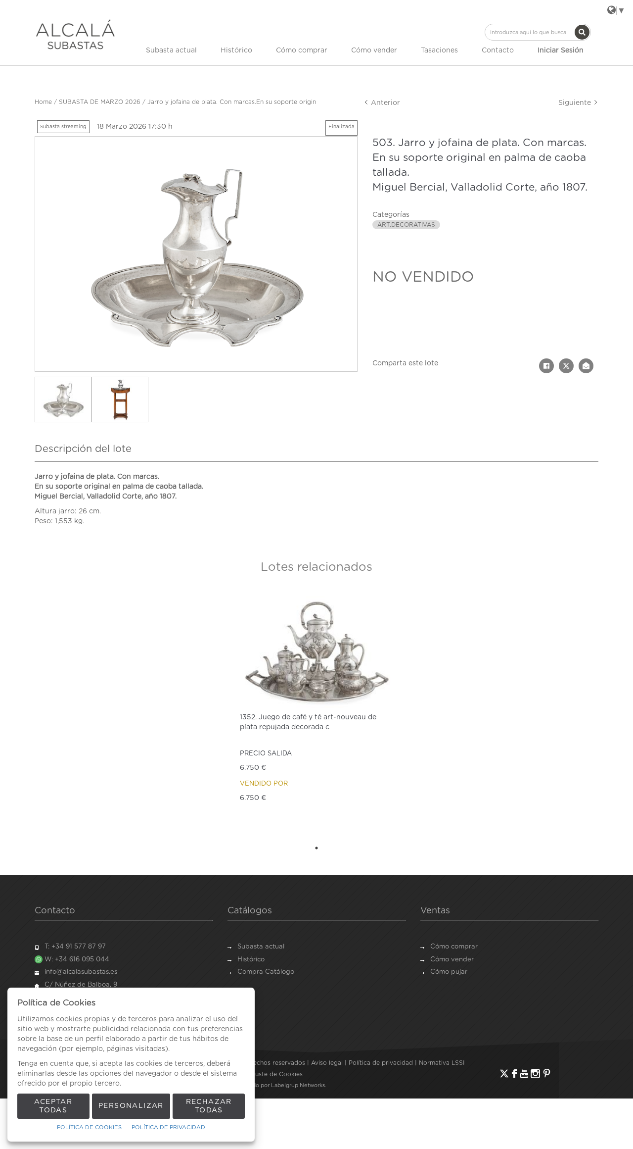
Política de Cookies (89, 1127)
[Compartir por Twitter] (566, 365)
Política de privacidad (381, 1063)
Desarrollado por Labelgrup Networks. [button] (276, 1085)
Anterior (384, 103)
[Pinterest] (546, 1073)
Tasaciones (439, 50)
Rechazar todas (209, 1106)
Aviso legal (327, 1063)
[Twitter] (504, 1073)
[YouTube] (524, 1073)
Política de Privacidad (168, 1127)
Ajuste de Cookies (276, 1074)
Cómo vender (374, 50)
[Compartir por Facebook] (546, 365)
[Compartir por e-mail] (586, 365)
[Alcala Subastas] (75, 34)
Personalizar (131, 1105)
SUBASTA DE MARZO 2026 (99, 102)
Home (43, 102)
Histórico (236, 50)
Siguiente (575, 103)
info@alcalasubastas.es (81, 972)
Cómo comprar (301, 50)
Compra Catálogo (265, 972)
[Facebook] (514, 1073)
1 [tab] (316, 848)
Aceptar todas (53, 1106)
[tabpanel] (316, 715)
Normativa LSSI (441, 1063)
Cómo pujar (448, 972)
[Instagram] (535, 1073)
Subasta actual (171, 50)
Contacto (498, 50)
